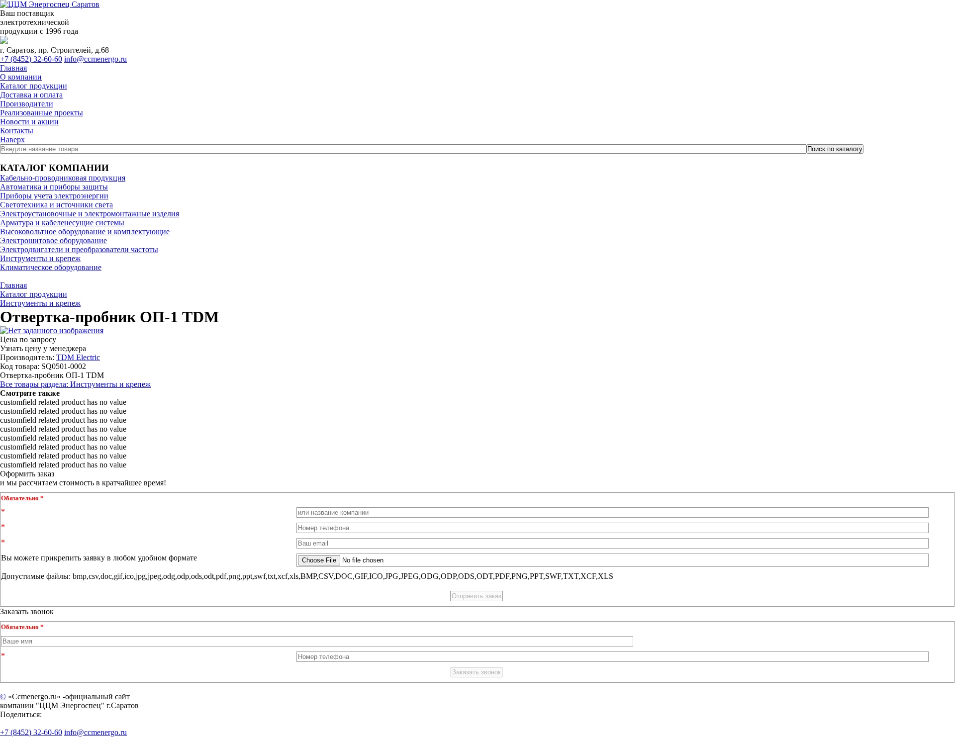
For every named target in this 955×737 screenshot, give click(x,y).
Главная (13, 68)
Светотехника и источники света (56, 204)
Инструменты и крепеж (40, 258)
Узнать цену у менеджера (43, 348)
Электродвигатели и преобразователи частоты (79, 249)
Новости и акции (29, 121)
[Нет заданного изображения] (51, 330)
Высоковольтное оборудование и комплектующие (85, 231)
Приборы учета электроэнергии (54, 195)
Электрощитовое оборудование (53, 240)
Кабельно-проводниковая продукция (62, 178)
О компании (21, 77)
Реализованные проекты (41, 112)
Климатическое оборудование (50, 267)
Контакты (16, 130)
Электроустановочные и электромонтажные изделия (89, 213)
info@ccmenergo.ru (95, 59)
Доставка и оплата (31, 95)
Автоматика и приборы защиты (54, 187)
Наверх (12, 139)
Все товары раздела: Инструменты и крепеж (75, 384)
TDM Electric (78, 357)
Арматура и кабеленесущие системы (62, 222)
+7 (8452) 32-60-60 (31, 59)
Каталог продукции (33, 86)
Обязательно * (22, 498)
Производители (26, 103)
